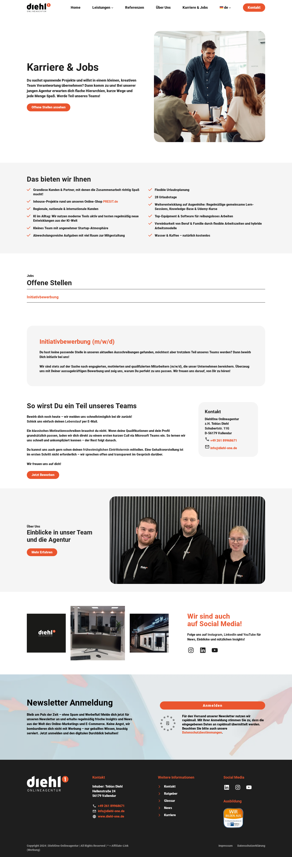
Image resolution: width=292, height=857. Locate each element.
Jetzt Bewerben (43, 475)
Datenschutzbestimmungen (202, 732)
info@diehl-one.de (223, 448)
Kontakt (254, 8)
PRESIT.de (110, 201)
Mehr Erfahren (42, 552)
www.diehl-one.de (111, 816)
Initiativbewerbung (43, 297)
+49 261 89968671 (223, 440)
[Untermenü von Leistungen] (112, 8)
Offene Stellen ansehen (49, 107)
